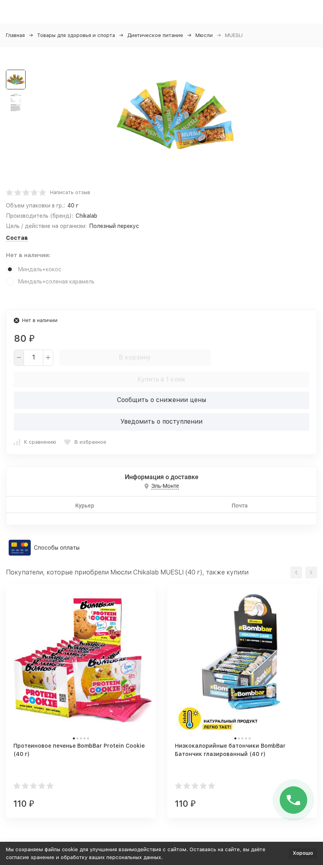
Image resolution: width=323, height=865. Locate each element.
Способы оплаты (57, 548)
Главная (15, 35)
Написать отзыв (70, 192)
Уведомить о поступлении (161, 421)
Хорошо (303, 853)
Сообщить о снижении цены (161, 400)
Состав (17, 238)
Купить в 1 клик (161, 379)
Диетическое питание (155, 35)
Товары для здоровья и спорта (76, 35)
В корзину (135, 357)
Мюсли (204, 35)
